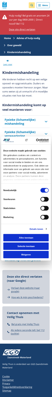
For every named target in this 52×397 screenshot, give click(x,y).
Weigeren (26, 254)
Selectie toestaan (26, 246)
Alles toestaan (26, 237)
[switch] (44, 199)
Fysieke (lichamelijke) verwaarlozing (20, 134)
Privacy (6, 383)
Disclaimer (8, 380)
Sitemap (6, 390)
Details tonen (36, 229)
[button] (32, 5)
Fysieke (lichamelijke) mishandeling (20, 122)
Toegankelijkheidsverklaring (17, 387)
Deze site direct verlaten (22, 29)
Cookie (6, 376)
